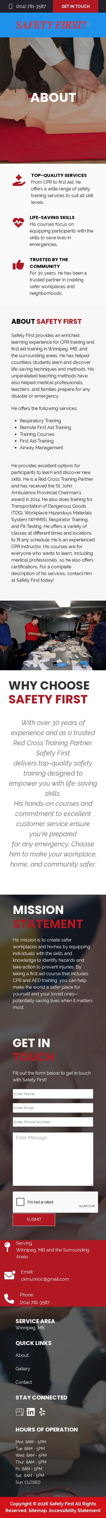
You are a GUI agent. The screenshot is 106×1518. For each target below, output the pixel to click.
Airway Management (41, 447)
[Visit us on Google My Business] (20, 1412)
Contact (24, 1382)
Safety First (22, 335)
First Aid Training (37, 441)
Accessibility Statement (75, 1510)
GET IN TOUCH (76, 6)
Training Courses (37, 434)
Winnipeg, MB (62, 349)
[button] (88, 25)
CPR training (72, 342)
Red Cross (49, 479)
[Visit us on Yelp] (42, 1412)
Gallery (23, 1368)
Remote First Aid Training (45, 427)
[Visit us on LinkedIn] (31, 1412)
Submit (34, 1219)
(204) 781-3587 (31, 6)
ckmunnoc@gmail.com (45, 1279)
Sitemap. (37, 1510)
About (22, 1355)
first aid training (27, 349)
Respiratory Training (40, 420)
